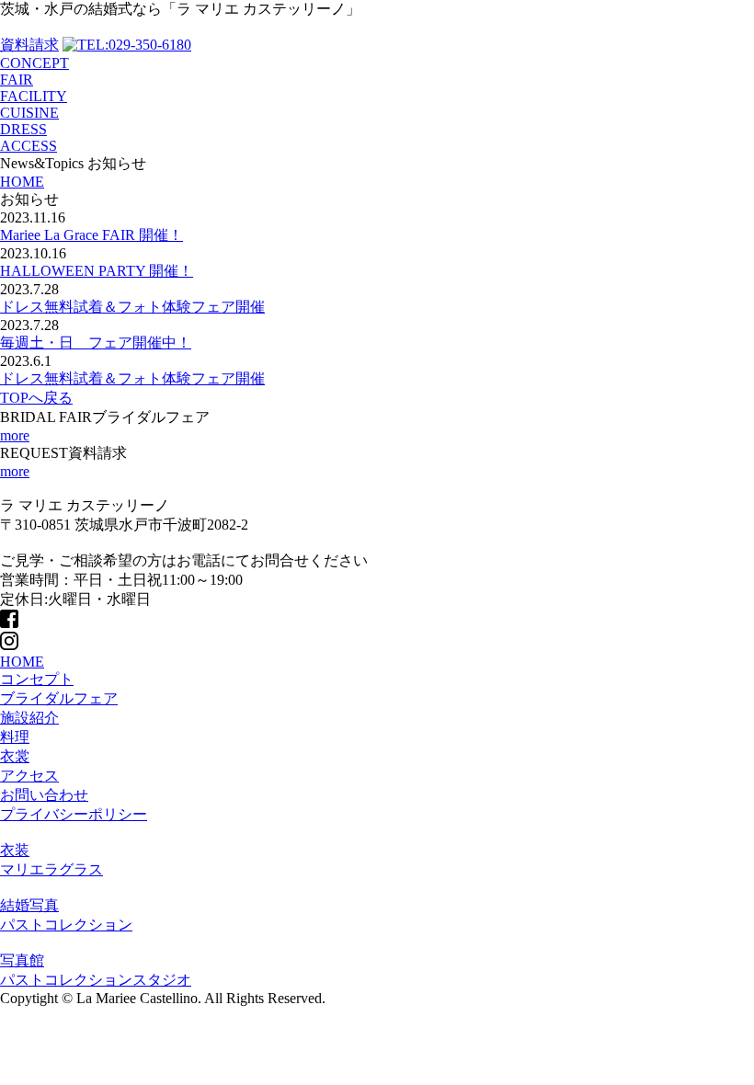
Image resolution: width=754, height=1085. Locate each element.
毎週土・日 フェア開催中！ (95, 342)
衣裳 (14, 756)
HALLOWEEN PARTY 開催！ (96, 271)
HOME (22, 661)
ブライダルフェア (59, 698)
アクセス (29, 775)
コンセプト (37, 679)
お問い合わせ (44, 795)
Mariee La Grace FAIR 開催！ (91, 235)
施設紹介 (29, 717)
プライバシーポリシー (73, 814)
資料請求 (29, 44)
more (14, 435)
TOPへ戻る (36, 397)
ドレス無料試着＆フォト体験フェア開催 (132, 306)
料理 (14, 737)
